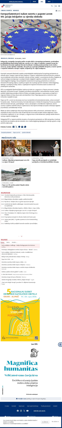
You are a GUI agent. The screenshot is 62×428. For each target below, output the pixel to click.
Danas (2, 242)
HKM (34, 1)
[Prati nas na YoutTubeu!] (27, 411)
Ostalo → (14, 242)
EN (56, 6)
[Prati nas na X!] (24, 411)
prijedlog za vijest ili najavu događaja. (32, 398)
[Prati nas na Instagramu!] (21, 411)
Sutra (8, 242)
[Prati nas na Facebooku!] (18, 411)
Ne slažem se (55, 421)
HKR (49, 1)
